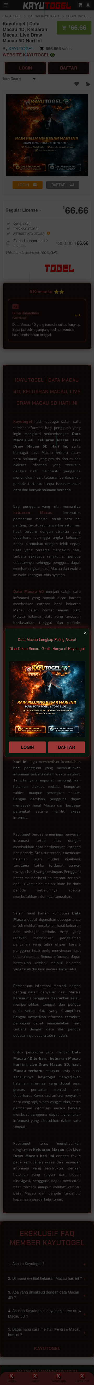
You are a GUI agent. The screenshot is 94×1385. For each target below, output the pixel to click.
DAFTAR (66, 747)
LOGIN (27, 747)
